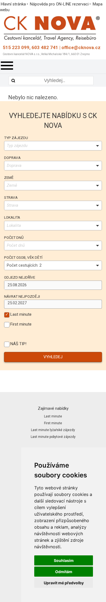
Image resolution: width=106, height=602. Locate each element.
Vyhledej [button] (53, 356)
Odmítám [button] (63, 571)
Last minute (21, 314)
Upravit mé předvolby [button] (64, 582)
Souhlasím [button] (64, 560)
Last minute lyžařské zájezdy (53, 430)
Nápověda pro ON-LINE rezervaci (59, 4)
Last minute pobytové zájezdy (53, 437)
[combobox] (49, 285)
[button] (98, 285)
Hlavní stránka (13, 4)
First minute (21, 324)
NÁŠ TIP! (18, 344)
